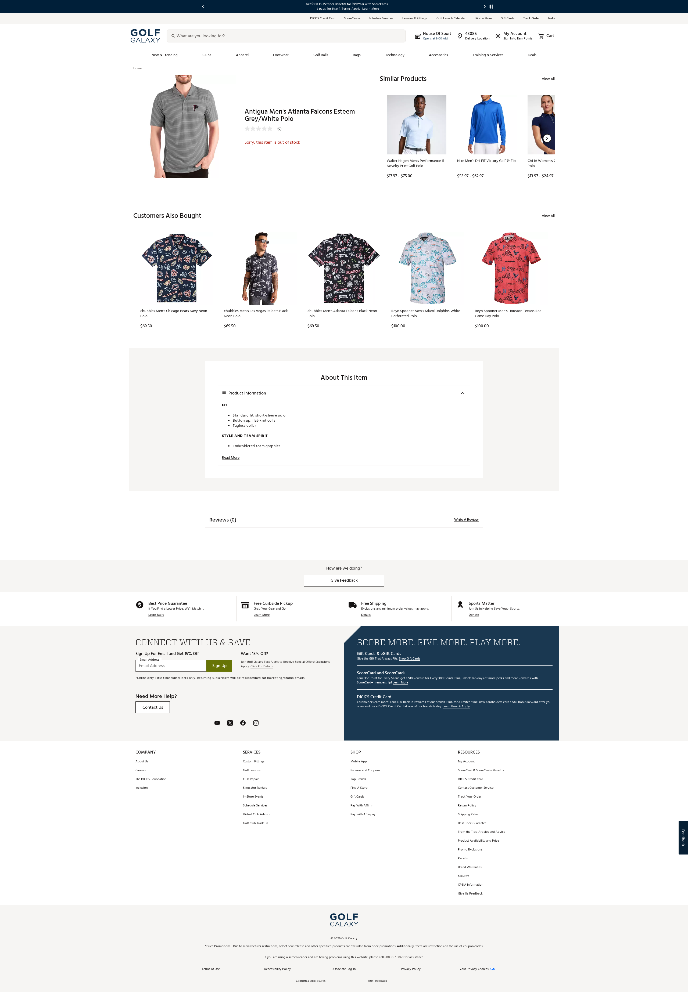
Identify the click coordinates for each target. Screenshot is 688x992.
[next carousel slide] (485, 6)
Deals (532, 55)
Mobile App (358, 761)
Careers (140, 770)
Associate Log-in (344, 969)
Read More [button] (230, 457)
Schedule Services (381, 18)
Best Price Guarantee (472, 823)
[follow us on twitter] (230, 723)
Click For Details (261, 666)
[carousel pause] (491, 6)
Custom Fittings (253, 761)
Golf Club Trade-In (255, 823)
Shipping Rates (468, 814)
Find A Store (358, 788)
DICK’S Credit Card (322, 18)
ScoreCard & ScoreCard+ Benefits (481, 770)
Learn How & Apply (456, 706)
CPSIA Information (470, 885)
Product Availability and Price (478, 841)
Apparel (242, 55)
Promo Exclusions (470, 850)
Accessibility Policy (277, 969)
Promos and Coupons (365, 770)
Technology (394, 55)
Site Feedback (377, 981)
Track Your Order (469, 797)
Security (463, 876)
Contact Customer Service (475, 788)
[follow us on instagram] (256, 723)
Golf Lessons (251, 770)
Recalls (463, 858)
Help (551, 18)
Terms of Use (211, 969)
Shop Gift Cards (409, 659)
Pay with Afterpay (362, 814)
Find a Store (483, 18)
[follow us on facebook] (243, 723)
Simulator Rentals (255, 788)
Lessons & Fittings (415, 18)
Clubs (206, 55)
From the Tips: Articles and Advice (481, 832)
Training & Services (488, 55)
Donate (474, 615)
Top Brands (358, 779)
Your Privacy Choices (474, 969)
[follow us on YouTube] (217, 723)
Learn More (156, 615)
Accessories (438, 55)
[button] (547, 138)
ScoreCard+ (352, 18)
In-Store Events (253, 797)
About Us (141, 761)
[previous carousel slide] (203, 6)
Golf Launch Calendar (451, 18)
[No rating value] (261, 128)
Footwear (281, 55)
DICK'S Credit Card (470, 779)
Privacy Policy (411, 969)
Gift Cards (507, 18)
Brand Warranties (470, 867)
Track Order (531, 18)
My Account (466, 761)
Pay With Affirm (361, 805)
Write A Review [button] (466, 519)
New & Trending (165, 55)
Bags (357, 55)
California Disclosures (310, 981)
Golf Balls (320, 55)
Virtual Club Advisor (257, 814)
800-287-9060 (394, 957)
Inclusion (141, 788)
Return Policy (467, 805)
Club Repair (251, 779)
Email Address (149, 660)
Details (366, 615)
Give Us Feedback (470, 894)
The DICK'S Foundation (150, 779)
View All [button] (548, 79)
